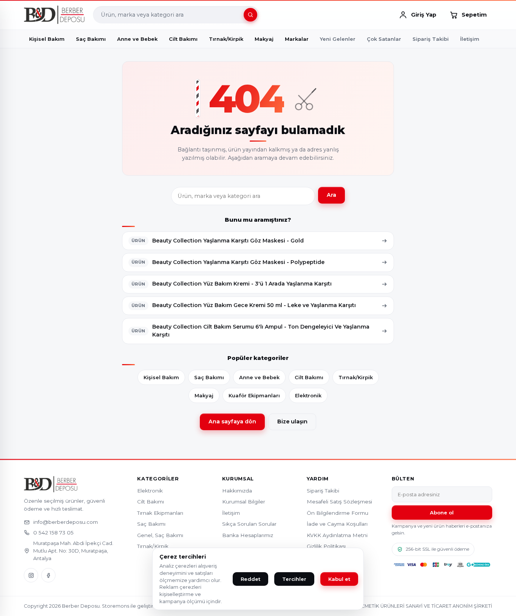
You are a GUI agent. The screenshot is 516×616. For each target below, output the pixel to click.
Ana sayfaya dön (232, 421)
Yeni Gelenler (337, 39)
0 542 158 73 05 (53, 533)
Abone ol (442, 512)
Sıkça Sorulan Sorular (249, 524)
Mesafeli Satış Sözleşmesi (339, 502)
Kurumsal (238, 479)
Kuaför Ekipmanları (254, 395)
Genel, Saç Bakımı (160, 535)
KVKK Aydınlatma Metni (337, 535)
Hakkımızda (237, 491)
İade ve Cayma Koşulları (337, 524)
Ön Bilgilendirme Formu (337, 513)
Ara (331, 194)
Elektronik (308, 395)
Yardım (318, 479)
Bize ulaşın (292, 421)
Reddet (250, 579)
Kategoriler (158, 479)
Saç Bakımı (209, 377)
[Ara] (250, 15)
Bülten (403, 479)
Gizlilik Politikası (326, 546)
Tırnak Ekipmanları (160, 513)
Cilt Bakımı (309, 377)
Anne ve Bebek (259, 377)
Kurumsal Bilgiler (243, 502)
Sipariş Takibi (430, 39)
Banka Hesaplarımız (247, 535)
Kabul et (339, 579)
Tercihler (294, 579)
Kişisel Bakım (161, 377)
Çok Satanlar (384, 39)
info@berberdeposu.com (65, 522)
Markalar (297, 39)
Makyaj (204, 395)
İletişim (469, 39)
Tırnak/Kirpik (355, 377)
